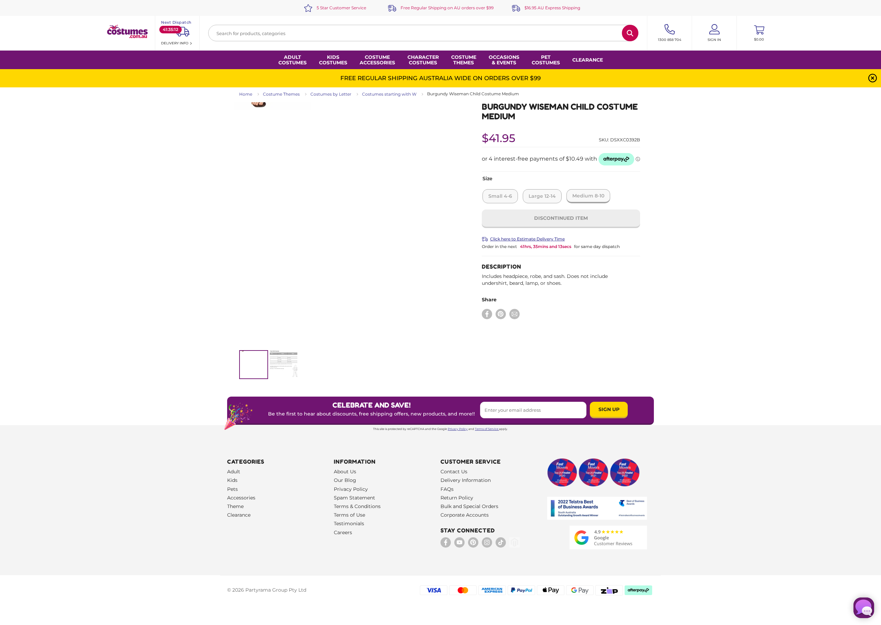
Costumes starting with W (389, 94)
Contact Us (453, 471)
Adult (233, 471)
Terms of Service (486, 429)
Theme (235, 506)
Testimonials (349, 523)
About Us (345, 471)
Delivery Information (465, 480)
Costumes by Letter (330, 94)
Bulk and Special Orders (469, 506)
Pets (232, 489)
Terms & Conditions (357, 506)
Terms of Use (349, 515)
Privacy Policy (458, 429)
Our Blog (345, 480)
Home (245, 94)
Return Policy (456, 498)
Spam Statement (354, 498)
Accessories (241, 498)
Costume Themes (281, 94)
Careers (343, 532)
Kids (232, 480)
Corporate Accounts (464, 515)
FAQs (447, 489)
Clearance (587, 60)
